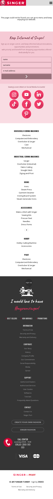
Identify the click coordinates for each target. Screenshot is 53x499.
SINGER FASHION (27, 429)
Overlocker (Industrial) (26, 164)
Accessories (26, 246)
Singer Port (28, 415)
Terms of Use (28, 330)
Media (27, 367)
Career (27, 371)
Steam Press (26, 189)
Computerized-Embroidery (26, 138)
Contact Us (28, 411)
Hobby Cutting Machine (26, 243)
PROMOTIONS (42, 318)
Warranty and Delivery (27, 337)
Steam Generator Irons (26, 199)
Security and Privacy (27, 333)
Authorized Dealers (27, 382)
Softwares (28, 393)
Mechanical (26, 148)
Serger (26, 161)
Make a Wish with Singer (26, 212)
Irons (26, 186)
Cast (26, 144)
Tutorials (27, 397)
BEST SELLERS (12, 318)
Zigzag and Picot (26, 173)
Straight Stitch (26, 170)
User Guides (28, 389)
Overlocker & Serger (26, 141)
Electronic (26, 135)
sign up (29, 282)
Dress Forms (26, 224)
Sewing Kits (26, 215)
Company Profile (27, 356)
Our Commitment (28, 359)
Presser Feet (26, 218)
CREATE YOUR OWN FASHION (28, 422)
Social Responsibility (27, 363)
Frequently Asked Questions (27, 400)
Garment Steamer (26, 192)
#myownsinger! (26, 308)
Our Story (28, 348)
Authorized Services (27, 385)
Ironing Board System (26, 195)
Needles (26, 221)
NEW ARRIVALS (27, 318)
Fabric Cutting (26, 167)
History (28, 352)
